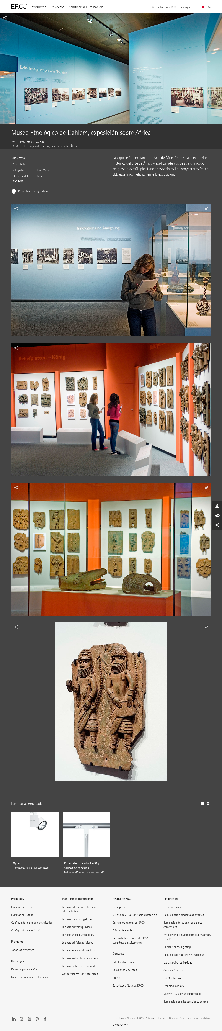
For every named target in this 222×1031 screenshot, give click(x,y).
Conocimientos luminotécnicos (80, 974)
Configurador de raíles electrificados (31, 923)
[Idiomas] (203, 7)
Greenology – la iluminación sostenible (135, 915)
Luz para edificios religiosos (77, 942)
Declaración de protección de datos (189, 1018)
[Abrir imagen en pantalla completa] (111, 273)
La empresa (119, 907)
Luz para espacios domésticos (79, 950)
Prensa (116, 978)
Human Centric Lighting (177, 947)
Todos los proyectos (22, 950)
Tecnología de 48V (173, 986)
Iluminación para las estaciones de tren (185, 1001)
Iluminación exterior (22, 915)
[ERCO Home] (19, 6)
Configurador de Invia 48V (26, 930)
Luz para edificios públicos (77, 927)
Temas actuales (172, 907)
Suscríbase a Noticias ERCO (128, 985)
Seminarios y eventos (125, 970)
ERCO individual (172, 978)
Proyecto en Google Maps (33, 191)
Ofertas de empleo (123, 930)
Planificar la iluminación (85, 7)
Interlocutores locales (125, 962)
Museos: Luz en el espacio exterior (182, 994)
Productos (38, 7)
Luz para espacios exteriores (78, 935)
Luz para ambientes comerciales (80, 958)
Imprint (162, 1018)
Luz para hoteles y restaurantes (79, 966)
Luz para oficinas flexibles (177, 962)
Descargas (185, 7)
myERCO (171, 7)
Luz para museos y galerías (77, 919)
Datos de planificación (24, 969)
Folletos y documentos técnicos (29, 977)
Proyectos (56, 7)
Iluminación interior (22, 907)
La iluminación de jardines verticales (183, 955)
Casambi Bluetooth (174, 970)
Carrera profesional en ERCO (129, 923)
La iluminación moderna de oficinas (183, 915)
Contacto (157, 7)
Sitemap (150, 1018)
